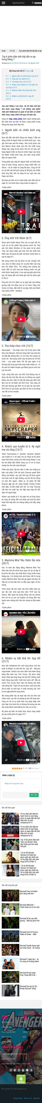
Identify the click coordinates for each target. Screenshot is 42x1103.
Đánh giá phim (6, 1042)
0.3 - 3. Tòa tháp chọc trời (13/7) (18, 81)
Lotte (24, 1027)
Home (4, 51)
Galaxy (25, 1032)
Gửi (35, 795)
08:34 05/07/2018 (16, 63)
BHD (24, 1037)
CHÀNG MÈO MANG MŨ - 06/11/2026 (14, 1054)
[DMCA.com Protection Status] (21, 1079)
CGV (24, 1022)
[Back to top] (36, 1096)
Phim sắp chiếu (7, 1027)
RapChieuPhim (18, 3)
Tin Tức (28, 63)
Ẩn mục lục (28, 71)
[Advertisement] (21, 27)
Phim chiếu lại (6, 1037)
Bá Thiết (36, 63)
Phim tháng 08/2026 (8, 1032)
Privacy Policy (17, 1098)
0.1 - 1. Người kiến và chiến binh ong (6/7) (22, 76)
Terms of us (28, 1098)
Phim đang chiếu (7, 1022)
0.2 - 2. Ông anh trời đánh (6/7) (18, 79)
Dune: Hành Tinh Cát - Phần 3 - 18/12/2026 (16, 1064)
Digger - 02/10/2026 (8, 1059)
